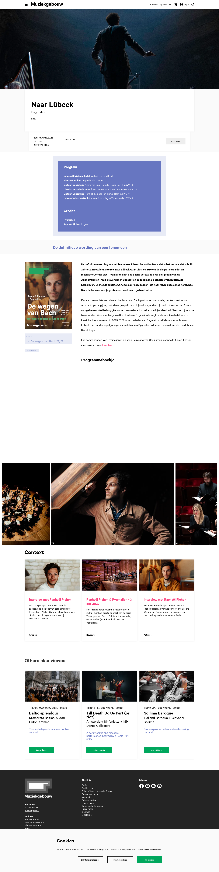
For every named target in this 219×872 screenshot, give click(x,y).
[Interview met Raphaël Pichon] (52, 575)
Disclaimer (87, 814)
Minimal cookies (120, 859)
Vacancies (87, 796)
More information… (154, 849)
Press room (87, 808)
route (27, 828)
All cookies (149, 859)
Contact (154, 4)
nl (170, 4)
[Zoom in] (53, 543)
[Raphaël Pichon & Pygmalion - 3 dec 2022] (109, 575)
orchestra (31, 351)
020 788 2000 (33, 807)
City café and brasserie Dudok (97, 791)
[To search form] (192, 4)
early (33, 119)
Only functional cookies (90, 859)
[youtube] (147, 786)
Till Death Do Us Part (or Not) (108, 714)
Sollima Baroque (158, 713)
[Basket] (176, 4)
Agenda (163, 4)
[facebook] (141, 786)
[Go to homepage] (47, 4)
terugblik (107, 345)
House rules (88, 802)
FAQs (84, 785)
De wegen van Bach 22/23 (47, 341)
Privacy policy (89, 799)
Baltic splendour (43, 713)
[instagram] (159, 786)
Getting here (88, 788)
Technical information (92, 805)
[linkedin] (153, 786)
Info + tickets (41, 750)
